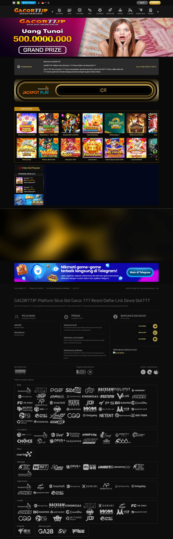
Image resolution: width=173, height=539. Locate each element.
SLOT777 (76, 288)
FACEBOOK (142, 339)
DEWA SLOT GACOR (36, 288)
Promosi (150, 13)
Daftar (154, 3)
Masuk (142, 3)
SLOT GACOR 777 (20, 288)
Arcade (120, 13)
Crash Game (110, 13)
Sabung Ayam (140, 13)
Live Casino (79, 13)
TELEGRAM (142, 326)
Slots (69, 13)
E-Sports (130, 13)
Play (44, 92)
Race (89, 13)
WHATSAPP (142, 332)
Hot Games (59, 13)
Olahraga (100, 13)
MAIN (28, 123)
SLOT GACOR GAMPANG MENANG (58, 288)
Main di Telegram (30, 3)
